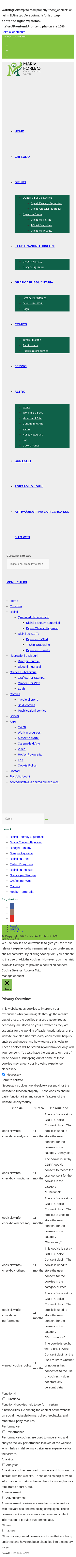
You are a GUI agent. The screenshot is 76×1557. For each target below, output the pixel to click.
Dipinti (14, 611)
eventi (22, 727)
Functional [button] (9, 1393)
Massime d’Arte (28, 738)
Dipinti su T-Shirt (37, 639)
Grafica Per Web (29, 683)
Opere (14, 928)
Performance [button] (10, 1426)
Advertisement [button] (11, 1492)
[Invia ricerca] (46, 819)
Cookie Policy (27, 765)
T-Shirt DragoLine (38, 644)
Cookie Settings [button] (12, 970)
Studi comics (26, 705)
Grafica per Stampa (23, 875)
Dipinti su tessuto (21, 869)
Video (22, 749)
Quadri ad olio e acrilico (33, 617)
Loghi (21, 688)
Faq (20, 760)
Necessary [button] (9, 1069)
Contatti (15, 771)
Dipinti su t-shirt (20, 858)
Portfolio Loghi (20, 776)
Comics (15, 694)
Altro (13, 721)
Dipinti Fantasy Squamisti (43, 622)
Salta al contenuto (14, 32)
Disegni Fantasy (29, 661)
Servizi (14, 716)
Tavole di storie (28, 699)
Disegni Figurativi (29, 666)
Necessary (13, 1074)
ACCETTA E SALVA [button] (15, 1552)
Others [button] (6, 1525)
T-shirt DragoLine (21, 864)
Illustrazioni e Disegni (24, 655)
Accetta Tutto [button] (33, 970)
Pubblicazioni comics (32, 710)
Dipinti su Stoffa (28, 633)
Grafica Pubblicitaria (23, 672)
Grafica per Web (20, 880)
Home (14, 600)
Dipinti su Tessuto (38, 650)
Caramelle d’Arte (29, 743)
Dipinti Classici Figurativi (42, 628)
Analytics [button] (8, 1459)
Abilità (15, 930)
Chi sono (16, 606)
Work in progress (29, 732)
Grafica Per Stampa (31, 677)
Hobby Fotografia (30, 754)
